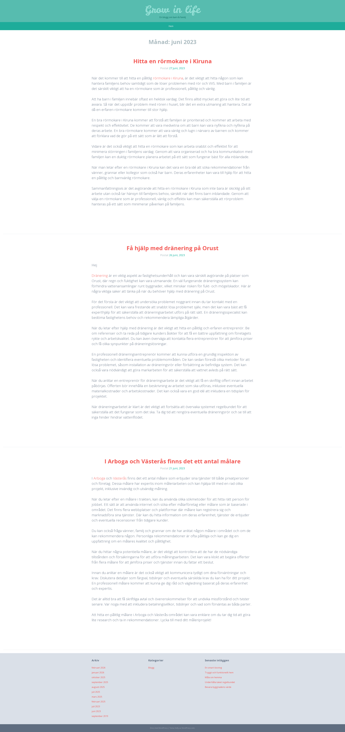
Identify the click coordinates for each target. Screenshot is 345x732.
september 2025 (100, 682)
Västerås (120, 478)
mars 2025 (97, 696)
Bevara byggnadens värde (218, 687)
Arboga (99, 478)
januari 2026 (98, 672)
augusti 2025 (98, 687)
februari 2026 (98, 667)
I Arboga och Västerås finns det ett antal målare (172, 461)
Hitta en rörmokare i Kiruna (172, 61)
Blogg (151, 667)
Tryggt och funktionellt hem (219, 672)
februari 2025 (98, 701)
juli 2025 (96, 691)
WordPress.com (188, 728)
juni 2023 (96, 711)
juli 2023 (96, 706)
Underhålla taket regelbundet (220, 682)
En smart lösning (213, 667)
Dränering (100, 275)
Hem (171, 26)
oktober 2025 (98, 677)
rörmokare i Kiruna (168, 78)
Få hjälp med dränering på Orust (172, 248)
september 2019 (100, 716)
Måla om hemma (213, 677)
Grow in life (172, 9)
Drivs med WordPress (159, 728)
